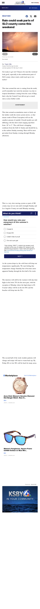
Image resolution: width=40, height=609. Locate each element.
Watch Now (34, 2)
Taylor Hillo (8, 64)
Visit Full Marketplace (30, 375)
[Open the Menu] (3, 2)
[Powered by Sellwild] (33, 484)
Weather (6, 16)
